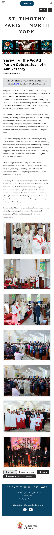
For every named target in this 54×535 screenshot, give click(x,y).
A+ (41, 10)
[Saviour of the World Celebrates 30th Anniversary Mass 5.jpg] (27, 380)
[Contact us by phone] (51, 3)
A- (45, 10)
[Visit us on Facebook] (25, 510)
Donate (27, 3)
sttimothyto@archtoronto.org (27, 499)
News (10, 472)
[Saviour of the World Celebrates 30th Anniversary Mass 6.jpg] (27, 416)
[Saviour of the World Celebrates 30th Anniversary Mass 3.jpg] (27, 309)
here (16, 84)
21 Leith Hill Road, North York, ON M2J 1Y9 (27, 493)
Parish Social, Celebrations (20, 476)
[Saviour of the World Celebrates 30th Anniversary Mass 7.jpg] (27, 451)
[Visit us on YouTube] (31, 510)
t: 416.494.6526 (27, 496)
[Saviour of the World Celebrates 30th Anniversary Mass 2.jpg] (27, 273)
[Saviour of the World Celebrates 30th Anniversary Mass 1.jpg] (27, 238)
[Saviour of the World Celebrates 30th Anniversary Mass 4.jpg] (27, 345)
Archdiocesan (27, 472)
